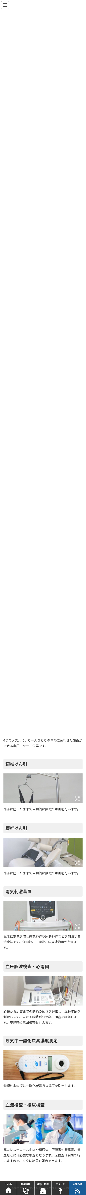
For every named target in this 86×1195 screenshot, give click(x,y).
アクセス (60, 1184)
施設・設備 (43, 1184)
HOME (8, 1183)
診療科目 (25, 1184)
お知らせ (77, 1184)
